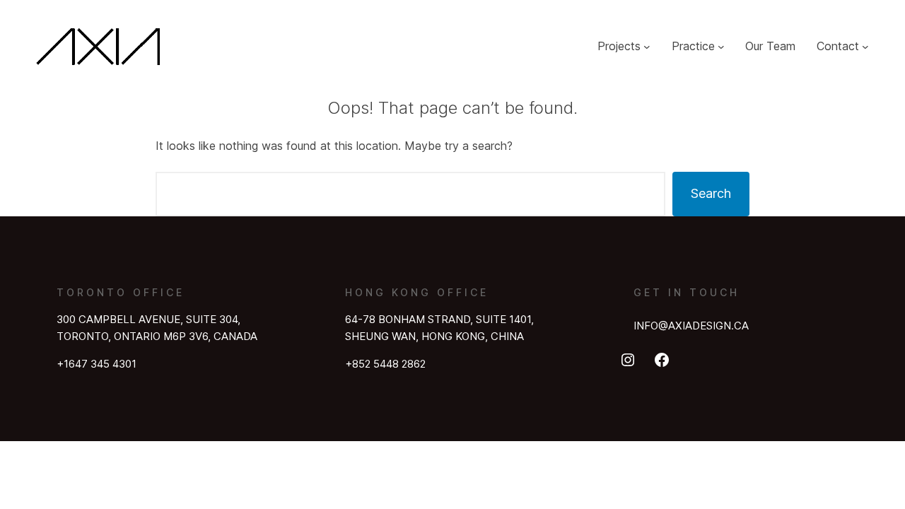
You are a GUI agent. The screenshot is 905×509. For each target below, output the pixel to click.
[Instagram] (627, 359)
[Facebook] (661, 359)
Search (711, 193)
